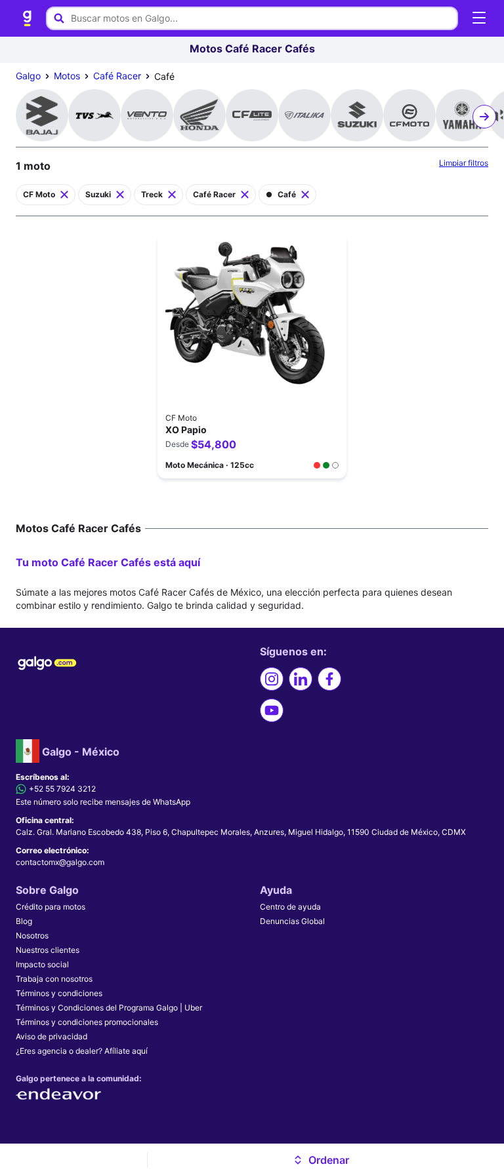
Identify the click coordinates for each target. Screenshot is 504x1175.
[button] (320, 1160)
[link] (27, 18)
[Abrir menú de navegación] (479, 18)
